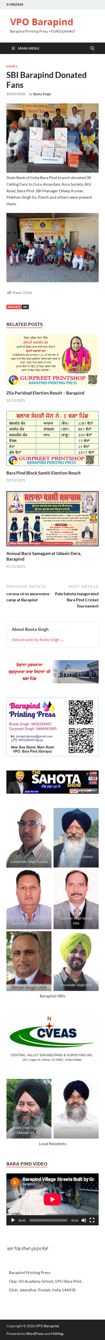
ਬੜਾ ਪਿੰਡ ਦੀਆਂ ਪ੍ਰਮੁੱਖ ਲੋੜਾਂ (27, 1248)
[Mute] (83, 1220)
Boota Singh (42, 94)
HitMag (57, 1333)
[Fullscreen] (92, 1220)
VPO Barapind (41, 22)
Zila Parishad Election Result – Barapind (45, 393)
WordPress (35, 1333)
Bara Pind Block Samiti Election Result (43, 473)
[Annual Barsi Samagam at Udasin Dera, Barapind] (52, 520)
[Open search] (92, 48)
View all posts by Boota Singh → (38, 639)
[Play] (13, 1220)
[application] (52, 1199)
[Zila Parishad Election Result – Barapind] (52, 361)
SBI (25, 307)
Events (11, 66)
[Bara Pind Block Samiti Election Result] (52, 440)
